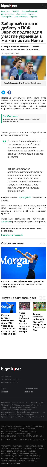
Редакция (37, 426)
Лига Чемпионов (21, 16)
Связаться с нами (9, 428)
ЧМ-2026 (15, 11)
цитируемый (25, 197)
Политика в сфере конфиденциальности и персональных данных (21, 434)
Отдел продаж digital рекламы (32, 439)
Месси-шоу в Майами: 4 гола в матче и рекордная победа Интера (24, 322)
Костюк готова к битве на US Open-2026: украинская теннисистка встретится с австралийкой (22, 284)
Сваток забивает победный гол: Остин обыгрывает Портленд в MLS (39, 321)
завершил (6, 221)
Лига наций (21, 14)
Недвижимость (31, 388)
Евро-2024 (5, 11)
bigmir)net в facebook (12, 235)
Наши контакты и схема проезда (15, 426)
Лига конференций (29, 11)
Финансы (29, 391)
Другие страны (7, 14)
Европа (31, 14)
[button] (40, 243)
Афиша (4, 388)
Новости (5, 391)
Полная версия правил (11, 463)
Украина (33, 16)
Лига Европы (6, 16)
